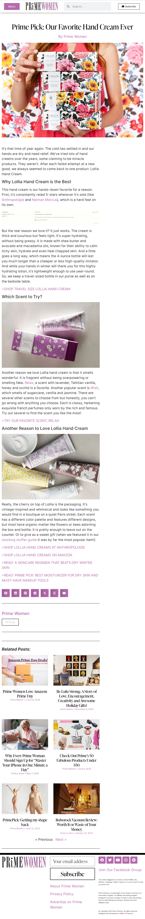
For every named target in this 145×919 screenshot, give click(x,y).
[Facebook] (102, 860)
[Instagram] (125, 860)
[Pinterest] (133, 860)
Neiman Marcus (44, 200)
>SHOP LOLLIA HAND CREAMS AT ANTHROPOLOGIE (43, 547)
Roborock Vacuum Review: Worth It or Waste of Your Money (76, 824)
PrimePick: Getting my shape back (25, 822)
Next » (61, 839)
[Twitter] (110, 860)
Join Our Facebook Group (119, 870)
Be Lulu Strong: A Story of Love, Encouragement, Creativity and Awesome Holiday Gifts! (77, 698)
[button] (6, 593)
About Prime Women (67, 886)
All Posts (10, 622)
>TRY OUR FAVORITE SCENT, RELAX (30, 421)
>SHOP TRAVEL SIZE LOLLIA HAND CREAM (36, 289)
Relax (29, 383)
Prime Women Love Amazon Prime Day (25, 694)
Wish (94, 388)
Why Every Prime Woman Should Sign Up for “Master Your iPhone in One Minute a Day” (25, 762)
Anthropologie (13, 200)
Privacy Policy (61, 894)
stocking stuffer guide (19, 540)
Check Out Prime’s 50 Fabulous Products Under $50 (77, 760)
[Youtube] (117, 860)
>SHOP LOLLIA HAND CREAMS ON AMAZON (37, 555)
